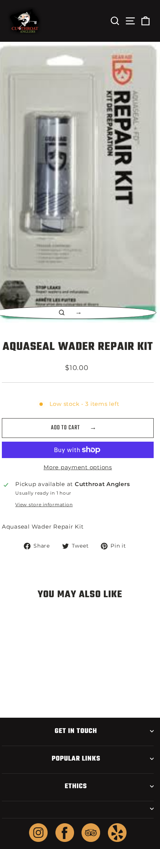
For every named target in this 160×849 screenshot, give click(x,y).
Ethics (76, 786)
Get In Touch (76, 731)
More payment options (78, 467)
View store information (44, 504)
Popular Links (76, 758)
